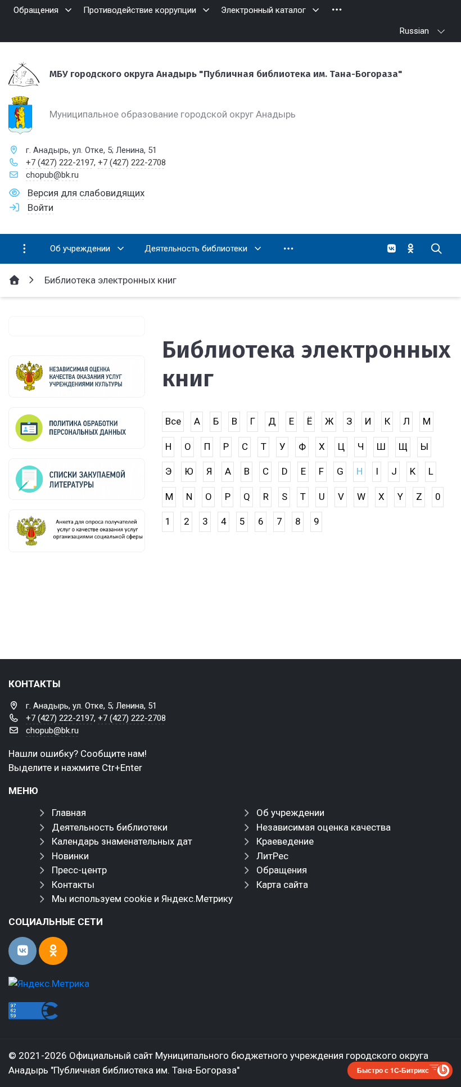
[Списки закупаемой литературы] (76, 479)
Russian (414, 31)
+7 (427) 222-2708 (132, 162)
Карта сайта (282, 884)
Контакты (73, 884)
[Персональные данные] (76, 428)
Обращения (281, 870)
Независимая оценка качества (323, 827)
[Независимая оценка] (76, 376)
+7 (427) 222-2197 (60, 162)
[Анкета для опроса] (76, 531)
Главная (69, 812)
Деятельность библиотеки (110, 827)
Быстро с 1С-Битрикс (393, 1070)
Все (173, 421)
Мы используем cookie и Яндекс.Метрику (142, 898)
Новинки (70, 856)
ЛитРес (272, 856)
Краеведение (285, 841)
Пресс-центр (79, 870)
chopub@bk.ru (52, 175)
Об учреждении (290, 812)
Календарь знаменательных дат (122, 841)
